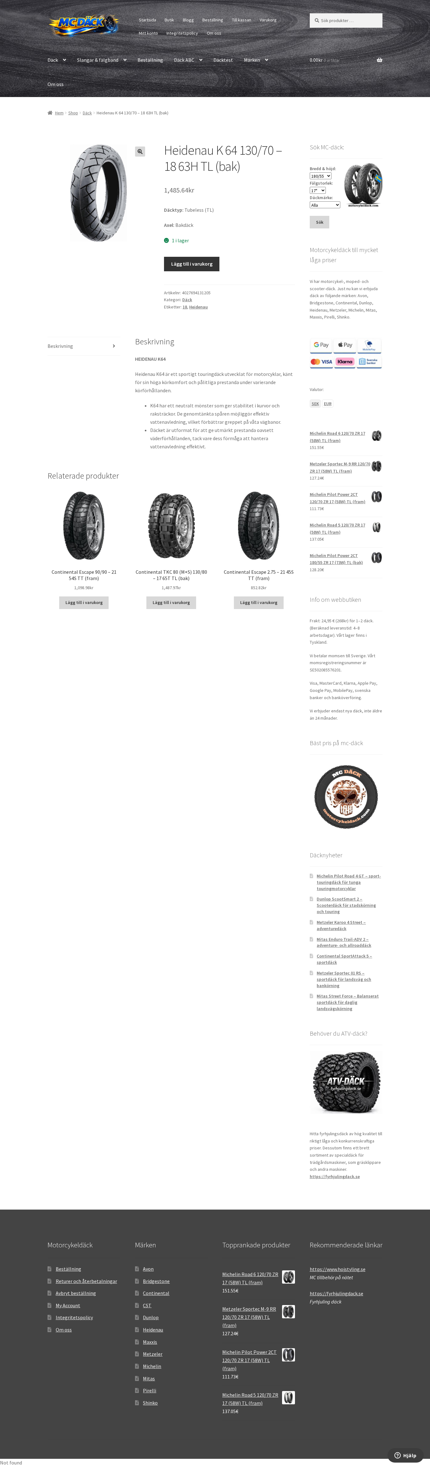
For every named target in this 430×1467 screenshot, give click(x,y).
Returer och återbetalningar (86, 1281)
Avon (148, 1269)
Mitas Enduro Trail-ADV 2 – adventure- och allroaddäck (344, 942)
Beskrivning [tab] (60, 346)
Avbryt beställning (76, 1293)
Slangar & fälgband (97, 60)
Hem (59, 113)
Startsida (147, 20)
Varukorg (268, 20)
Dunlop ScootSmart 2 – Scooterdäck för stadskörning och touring (346, 905)
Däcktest (223, 60)
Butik (169, 20)
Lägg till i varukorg (191, 264)
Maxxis (150, 1342)
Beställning (212, 20)
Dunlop (151, 1317)
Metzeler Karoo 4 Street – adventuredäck (341, 925)
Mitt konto (148, 33)
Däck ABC (184, 60)
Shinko (150, 1403)
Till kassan (241, 20)
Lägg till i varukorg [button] (84, 602)
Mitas (149, 1378)
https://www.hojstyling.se (337, 1269)
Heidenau (198, 307)
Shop (73, 113)
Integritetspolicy (182, 33)
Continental (156, 1293)
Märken (252, 60)
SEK (315, 403)
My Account (68, 1305)
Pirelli (149, 1390)
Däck (53, 60)
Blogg (188, 20)
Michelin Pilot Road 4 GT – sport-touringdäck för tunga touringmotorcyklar (349, 882)
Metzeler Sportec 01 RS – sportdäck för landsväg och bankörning (344, 979)
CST (147, 1305)
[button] (140, 152)
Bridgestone (156, 1281)
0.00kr (325, 60)
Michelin (152, 1366)
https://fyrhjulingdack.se (335, 1176)
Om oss (214, 33)
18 (185, 307)
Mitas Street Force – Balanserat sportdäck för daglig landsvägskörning (348, 1002)
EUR (327, 403)
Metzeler (152, 1354)
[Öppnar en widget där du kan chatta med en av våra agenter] (406, 1456)
